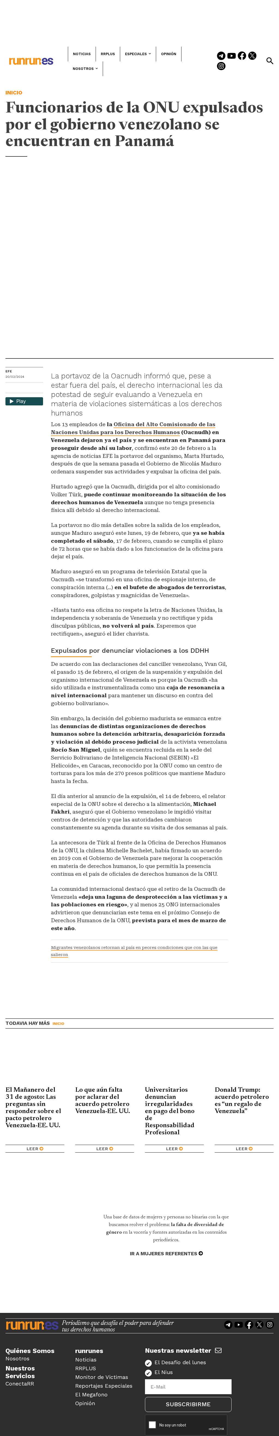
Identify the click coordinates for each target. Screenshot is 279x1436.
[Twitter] (252, 56)
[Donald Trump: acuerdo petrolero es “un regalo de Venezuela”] (244, 1062)
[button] (270, 61)
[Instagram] (221, 66)
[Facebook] (242, 56)
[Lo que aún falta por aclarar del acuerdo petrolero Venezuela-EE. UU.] (104, 1062)
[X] (38, 388)
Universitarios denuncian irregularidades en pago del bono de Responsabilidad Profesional (170, 1111)
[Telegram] (221, 56)
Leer (32, 1148)
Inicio (13, 92)
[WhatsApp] (19, 388)
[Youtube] (231, 56)
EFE (8, 371)
